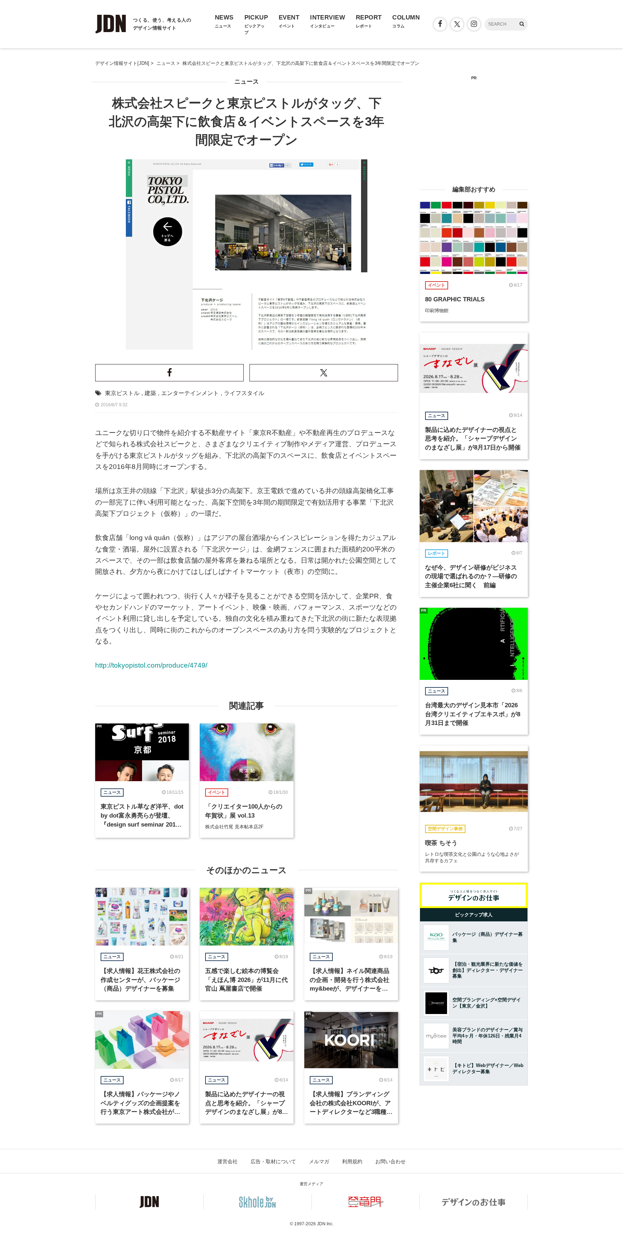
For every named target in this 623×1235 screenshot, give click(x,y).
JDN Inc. (325, 1223)
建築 (150, 393)
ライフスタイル (244, 393)
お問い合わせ (390, 1161)
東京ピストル (122, 393)
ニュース (246, 81)
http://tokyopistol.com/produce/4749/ (151, 665)
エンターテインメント (190, 393)
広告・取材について (273, 1161)
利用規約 (352, 1161)
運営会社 (227, 1161)
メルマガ (319, 1161)
